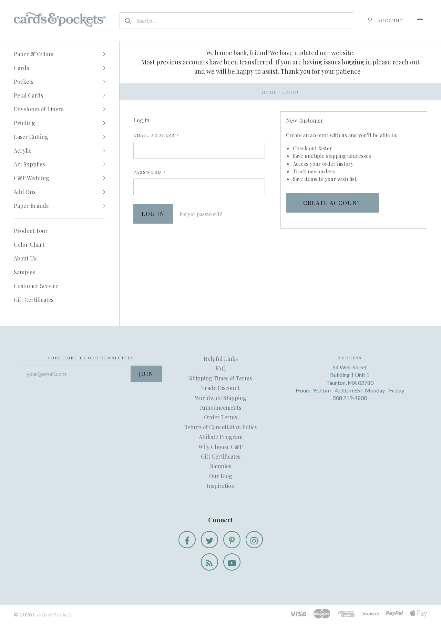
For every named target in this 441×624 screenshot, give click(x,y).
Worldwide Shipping (220, 397)
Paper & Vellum (33, 54)
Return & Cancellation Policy (220, 427)
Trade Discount (220, 387)
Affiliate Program (221, 436)
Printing (24, 122)
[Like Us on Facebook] (187, 539)
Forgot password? (201, 214)
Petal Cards (28, 95)
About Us (25, 258)
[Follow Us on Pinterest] (231, 539)
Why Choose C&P (220, 446)
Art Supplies (29, 164)
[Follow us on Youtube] (231, 562)
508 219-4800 (350, 398)
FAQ (220, 368)
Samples (24, 272)
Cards (21, 67)
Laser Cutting (31, 136)
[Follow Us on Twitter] (209, 539)
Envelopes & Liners (38, 109)
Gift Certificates (33, 299)
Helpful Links (221, 358)
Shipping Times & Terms (220, 378)
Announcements (220, 407)
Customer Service (36, 285)
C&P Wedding (31, 178)
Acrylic (22, 150)
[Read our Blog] (209, 562)
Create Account (332, 202)
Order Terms (220, 417)
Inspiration (220, 485)
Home (269, 92)
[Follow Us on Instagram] (254, 539)
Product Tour (31, 230)
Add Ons (24, 191)
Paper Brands (31, 205)
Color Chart (29, 244)
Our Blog (220, 476)
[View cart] (420, 20)
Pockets (23, 81)
